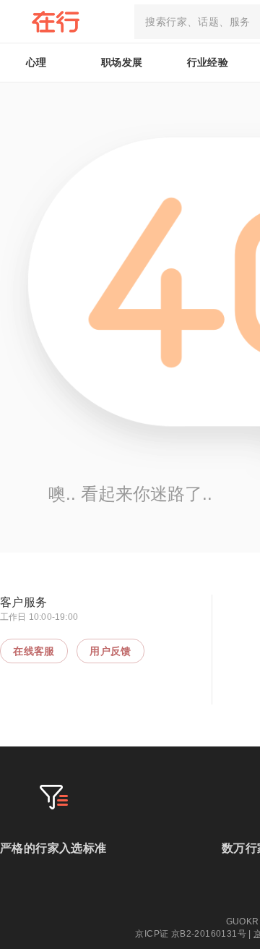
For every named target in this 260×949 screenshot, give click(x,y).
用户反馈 (110, 651)
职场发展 (122, 62)
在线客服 (34, 651)
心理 (36, 62)
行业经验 (208, 62)
